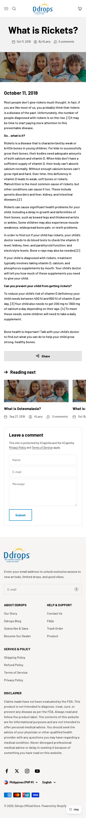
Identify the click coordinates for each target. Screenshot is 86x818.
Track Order (55, 628)
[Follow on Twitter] (17, 771)
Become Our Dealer (17, 636)
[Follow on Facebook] (6, 771)
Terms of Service (42, 447)
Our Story (10, 613)
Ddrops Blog (12, 621)
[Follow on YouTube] (37, 771)
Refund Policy (13, 665)
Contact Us (54, 613)
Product (52, 636)
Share (46, 356)
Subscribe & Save (16, 628)
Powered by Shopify (54, 806)
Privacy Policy (17, 447)
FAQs (50, 621)
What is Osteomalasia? (22, 408)
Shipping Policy (14, 657)
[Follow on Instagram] (27, 771)
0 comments (66, 41)
